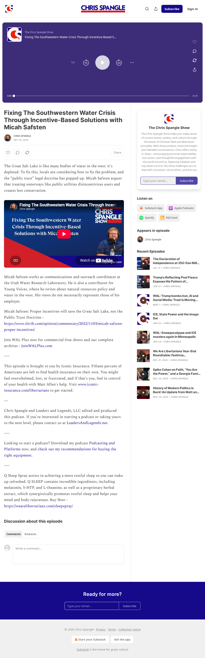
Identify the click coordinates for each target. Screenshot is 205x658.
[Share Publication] (156, 9)
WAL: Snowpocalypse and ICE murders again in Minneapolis (174, 335)
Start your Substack (92, 639)
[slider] (101, 96)
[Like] (8, 153)
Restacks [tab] (30, 534)
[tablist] (21, 534)
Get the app (122, 639)
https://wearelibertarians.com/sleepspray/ (38, 506)
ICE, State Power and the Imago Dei (176, 316)
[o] (143, 263)
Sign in (192, 9)
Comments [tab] (13, 534)
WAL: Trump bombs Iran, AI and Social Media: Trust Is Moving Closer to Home (175, 298)
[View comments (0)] (194, 51)
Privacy (101, 629)
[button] (73, 62)
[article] (169, 263)
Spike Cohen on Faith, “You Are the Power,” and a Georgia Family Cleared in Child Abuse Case (177, 372)
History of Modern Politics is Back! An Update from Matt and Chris (176, 390)
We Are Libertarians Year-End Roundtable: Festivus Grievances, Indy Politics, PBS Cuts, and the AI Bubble (174, 353)
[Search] (147, 9)
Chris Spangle (22, 136)
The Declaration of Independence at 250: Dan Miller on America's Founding (176, 261)
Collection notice (130, 629)
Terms (112, 629)
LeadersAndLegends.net (87, 423)
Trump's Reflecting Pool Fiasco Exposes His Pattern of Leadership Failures (175, 279)
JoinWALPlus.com (36, 346)
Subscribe (172, 9)
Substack (83, 649)
